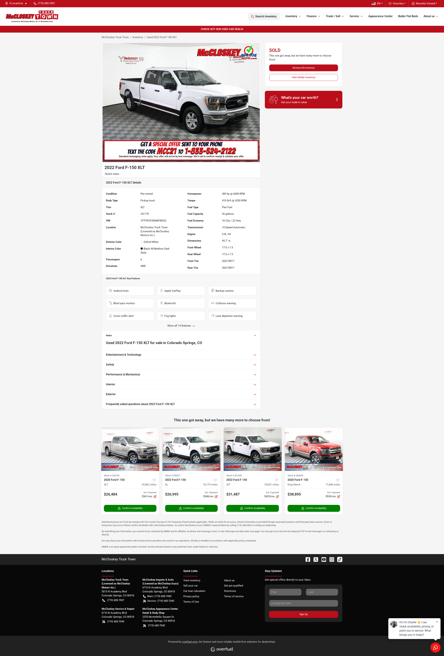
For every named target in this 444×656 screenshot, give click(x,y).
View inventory (191, 580)
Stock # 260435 (295, 475)
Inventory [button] (291, 16)
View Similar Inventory (303, 77)
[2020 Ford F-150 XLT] (130, 449)
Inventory (138, 37)
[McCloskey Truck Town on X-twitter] (314, 559)
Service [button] (354, 16)
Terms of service (234, 596)
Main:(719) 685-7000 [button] (159, 596)
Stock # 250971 (173, 475)
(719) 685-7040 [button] (115, 621)
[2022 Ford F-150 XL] (191, 449)
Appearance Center (380, 16)
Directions (230, 591)
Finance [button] (312, 16)
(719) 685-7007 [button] (46, 3)
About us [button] (429, 16)
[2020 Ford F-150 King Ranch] (314, 449)
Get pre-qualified (233, 585)
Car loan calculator (194, 591)
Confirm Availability (132, 508)
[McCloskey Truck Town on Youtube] (322, 559)
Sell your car (190, 585)
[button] (17, 3)
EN (379, 3)
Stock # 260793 (111, 475)
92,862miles (149, 484)
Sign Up (304, 614)
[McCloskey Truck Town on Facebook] (306, 559)
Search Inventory (266, 16)
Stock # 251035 (234, 475)
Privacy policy (191, 596)
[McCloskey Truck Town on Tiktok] (338, 559)
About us (229, 580)
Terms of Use (191, 601)
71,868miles (333, 484)
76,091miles (271, 484)
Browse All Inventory (304, 67)
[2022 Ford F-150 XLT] (253, 449)
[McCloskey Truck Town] (32, 16)
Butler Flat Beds (408, 16)
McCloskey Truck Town (115, 37)
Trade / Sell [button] (333, 16)
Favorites (398, 3)
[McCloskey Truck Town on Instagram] (330, 559)
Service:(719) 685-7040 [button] (160, 600)
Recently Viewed (425, 3)
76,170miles (210, 484)
